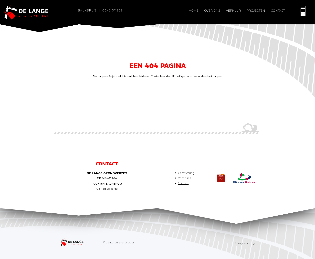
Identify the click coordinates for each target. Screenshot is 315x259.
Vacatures (184, 178)
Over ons (212, 10)
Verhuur (233, 10)
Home (193, 10)
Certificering (186, 173)
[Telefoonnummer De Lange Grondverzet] (303, 11)
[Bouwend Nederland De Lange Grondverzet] (244, 178)
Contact (278, 10)
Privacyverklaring (245, 243)
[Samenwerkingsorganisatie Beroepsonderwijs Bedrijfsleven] (221, 178)
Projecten (256, 10)
